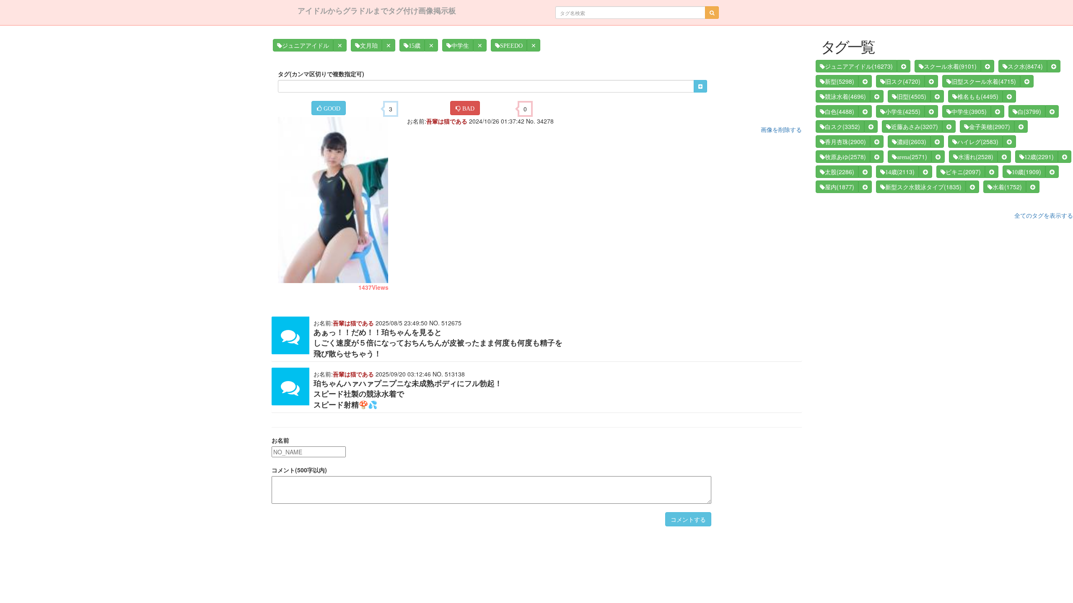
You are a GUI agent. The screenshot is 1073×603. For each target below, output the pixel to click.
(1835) (923, 187)
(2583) (977, 141)
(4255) (902, 111)
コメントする (688, 519)
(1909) (1026, 172)
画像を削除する (781, 129)
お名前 (280, 440)
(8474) (1025, 66)
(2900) (845, 141)
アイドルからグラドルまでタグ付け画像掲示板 (377, 10)
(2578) (845, 156)
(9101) (950, 66)
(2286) (839, 172)
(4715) (983, 81)
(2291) (1039, 156)
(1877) (839, 187)
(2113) (900, 172)
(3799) (1029, 111)
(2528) (975, 156)
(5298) (839, 81)
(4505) (911, 96)
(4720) (902, 81)
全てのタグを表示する (1043, 215)
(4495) (977, 96)
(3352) (842, 126)
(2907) (989, 126)
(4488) (839, 111)
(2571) (912, 156)
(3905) (969, 111)
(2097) (963, 172)
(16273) (859, 66)
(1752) (1007, 187)
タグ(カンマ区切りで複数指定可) (321, 74)
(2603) (911, 141)
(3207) (914, 126)
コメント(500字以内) (299, 470)
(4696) (845, 96)
